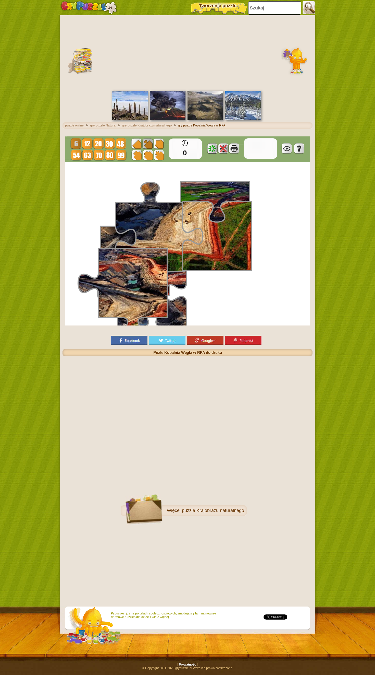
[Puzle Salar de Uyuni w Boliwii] (130, 119)
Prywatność (187, 664)
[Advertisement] (187, 52)
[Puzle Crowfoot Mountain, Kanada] (243, 119)
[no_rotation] (223, 148)
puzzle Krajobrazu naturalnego (213, 510)
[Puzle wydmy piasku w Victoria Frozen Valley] (205, 119)
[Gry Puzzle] (89, 7)
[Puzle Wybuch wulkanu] (167, 119)
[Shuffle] (212, 148)
